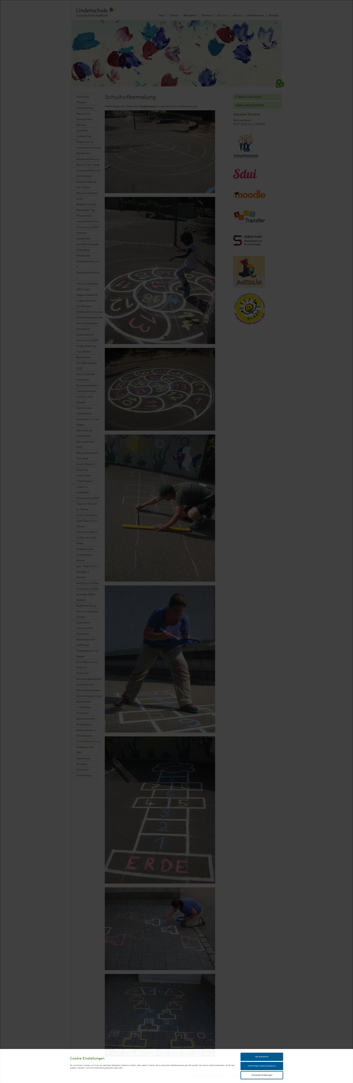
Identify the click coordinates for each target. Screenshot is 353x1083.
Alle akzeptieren (262, 1057)
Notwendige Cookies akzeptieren (262, 1066)
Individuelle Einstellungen (261, 1075)
